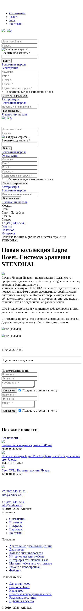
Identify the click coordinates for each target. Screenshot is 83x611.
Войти (6, 60)
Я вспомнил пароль (14, 114)
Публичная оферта (21, 601)
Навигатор (16, 590)
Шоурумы (15, 525)
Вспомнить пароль (14, 64)
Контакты (15, 23)
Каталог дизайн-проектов (26, 553)
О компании (17, 13)
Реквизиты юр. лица (22, 597)
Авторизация (10, 99)
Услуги (14, 16)
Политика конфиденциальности (30, 594)
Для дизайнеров (19, 583)
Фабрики (15, 570)
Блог (12, 20)
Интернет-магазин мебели (26, 556)
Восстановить (11, 110)
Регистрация (10, 68)
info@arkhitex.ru (12, 494)
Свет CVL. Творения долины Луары (26, 470)
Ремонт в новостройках (24, 567)
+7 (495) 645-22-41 (14, 223)
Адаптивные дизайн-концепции (30, 546)
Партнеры (16, 529)
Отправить (9, 390)
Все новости (10, 438)
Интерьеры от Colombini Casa (28, 560)
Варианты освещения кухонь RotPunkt (27, 445)
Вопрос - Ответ (19, 587)
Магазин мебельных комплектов (30, 563)
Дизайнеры (16, 549)
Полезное (15, 522)
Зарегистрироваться (15, 95)
